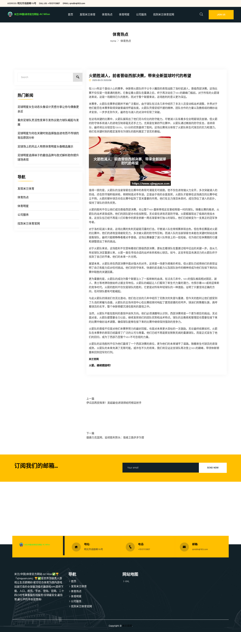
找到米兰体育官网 (163, 14)
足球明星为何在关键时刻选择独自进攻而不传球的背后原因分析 (48, 136)
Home (113, 41)
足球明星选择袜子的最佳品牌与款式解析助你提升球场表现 (48, 158)
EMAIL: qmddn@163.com (74, 3)
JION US (221, 14)
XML (127, 581)
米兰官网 (127, 625)
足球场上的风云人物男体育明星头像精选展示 (45, 146)
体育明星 (124, 14)
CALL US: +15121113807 (49, 3)
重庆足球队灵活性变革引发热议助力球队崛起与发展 (48, 122)
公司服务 (141, 14)
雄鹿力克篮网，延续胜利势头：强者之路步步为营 (115, 437)
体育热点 (107, 14)
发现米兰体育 (87, 14)
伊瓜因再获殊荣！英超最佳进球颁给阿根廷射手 (113, 403)
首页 (70, 14)
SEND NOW (213, 467)
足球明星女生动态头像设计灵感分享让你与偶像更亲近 (48, 109)
